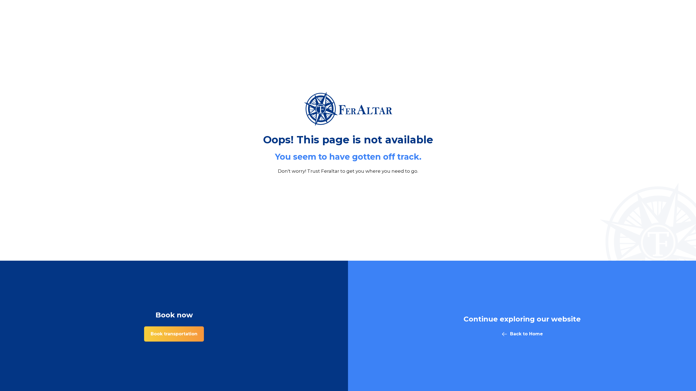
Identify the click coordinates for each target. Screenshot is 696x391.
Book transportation (174, 333)
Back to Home (526, 333)
